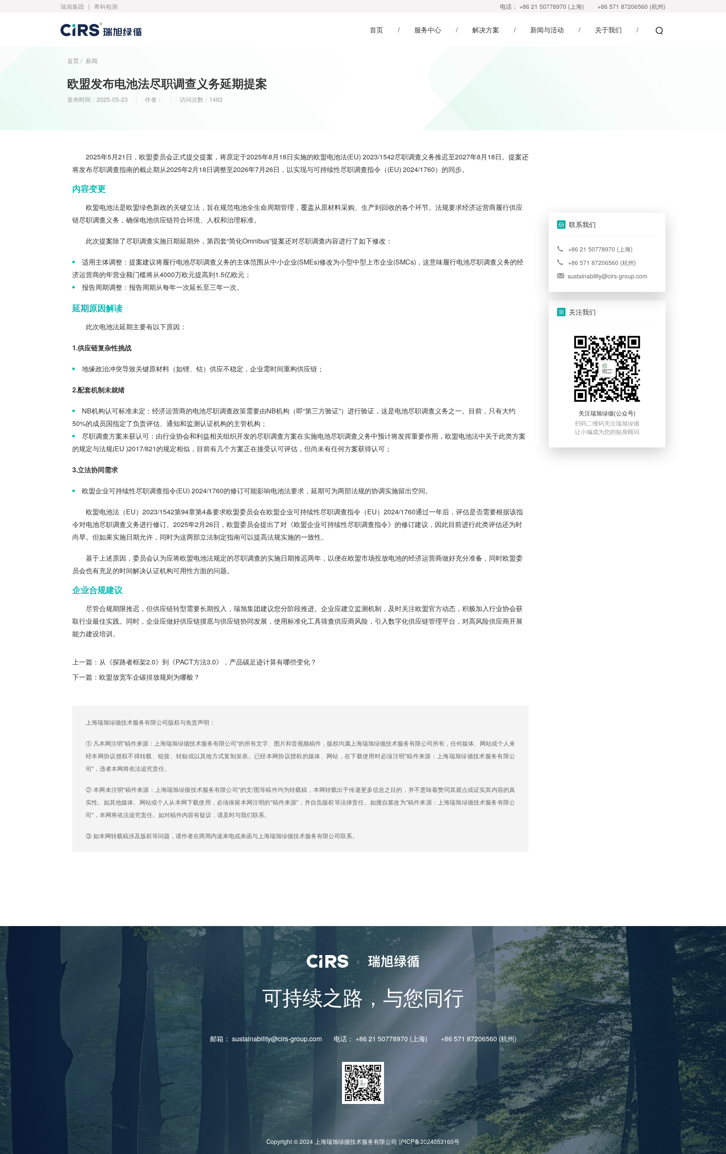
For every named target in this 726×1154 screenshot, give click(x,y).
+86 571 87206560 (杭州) (631, 6)
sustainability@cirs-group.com (607, 276)
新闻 (91, 60)
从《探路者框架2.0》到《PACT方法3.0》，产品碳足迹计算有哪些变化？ (208, 662)
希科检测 (106, 6)
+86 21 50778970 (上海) (551, 6)
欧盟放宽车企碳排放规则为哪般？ (149, 677)
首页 (73, 60)
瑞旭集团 (72, 6)
